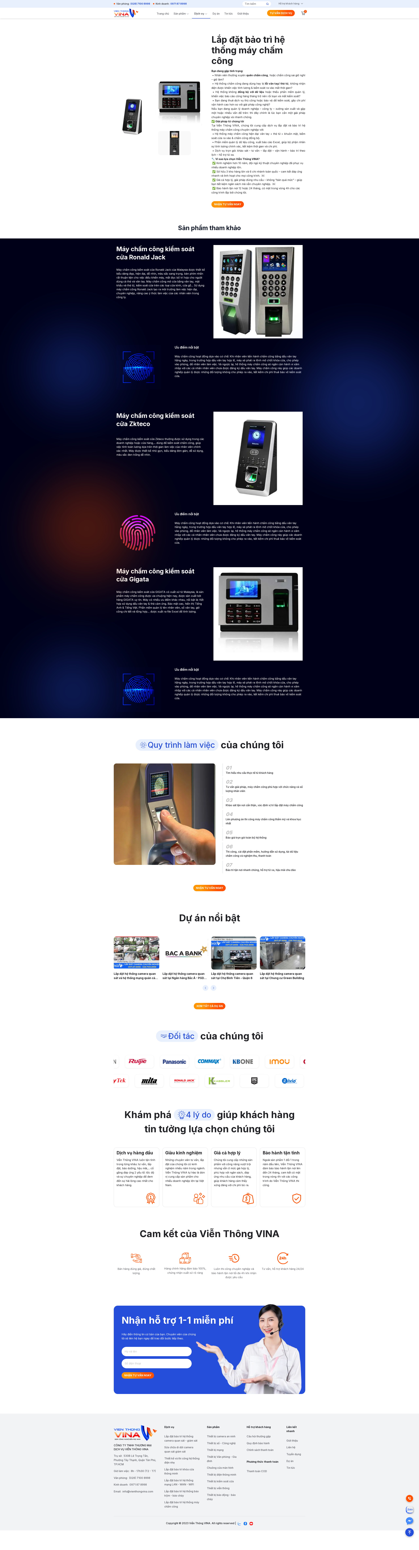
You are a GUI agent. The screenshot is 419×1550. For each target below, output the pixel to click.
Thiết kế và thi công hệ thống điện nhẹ (182, 1460)
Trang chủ (163, 13)
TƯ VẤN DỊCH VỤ (281, 13)
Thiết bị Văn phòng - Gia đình (222, 1459)
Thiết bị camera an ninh (221, 1436)
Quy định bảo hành (258, 1443)
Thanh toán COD (257, 1471)
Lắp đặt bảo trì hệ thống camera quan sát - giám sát (180, 1438)
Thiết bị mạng (215, 1450)
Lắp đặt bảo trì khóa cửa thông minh (179, 1471)
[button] (205, 987)
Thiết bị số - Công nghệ (221, 1443)
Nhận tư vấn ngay (137, 1375)
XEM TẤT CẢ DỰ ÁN (209, 1006)
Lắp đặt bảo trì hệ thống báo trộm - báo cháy (181, 1493)
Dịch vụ (199, 13)
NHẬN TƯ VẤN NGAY (227, 204)
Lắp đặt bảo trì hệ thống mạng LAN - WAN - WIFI (179, 1482)
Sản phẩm (180, 13)
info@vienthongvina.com (137, 1491)
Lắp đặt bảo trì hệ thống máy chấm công (181, 1504)
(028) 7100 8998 (140, 3)
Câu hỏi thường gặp (259, 1436)
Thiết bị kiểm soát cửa (220, 1481)
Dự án (216, 13)
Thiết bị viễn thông (218, 1488)
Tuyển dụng (293, 1454)
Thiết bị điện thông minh (221, 1474)
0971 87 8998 (178, 3)
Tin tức (228, 13)
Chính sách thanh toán (260, 1450)
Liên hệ (290, 1447)
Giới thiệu (243, 13)
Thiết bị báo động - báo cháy (221, 1497)
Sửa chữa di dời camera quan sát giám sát (178, 1449)
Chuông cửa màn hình (220, 1467)
